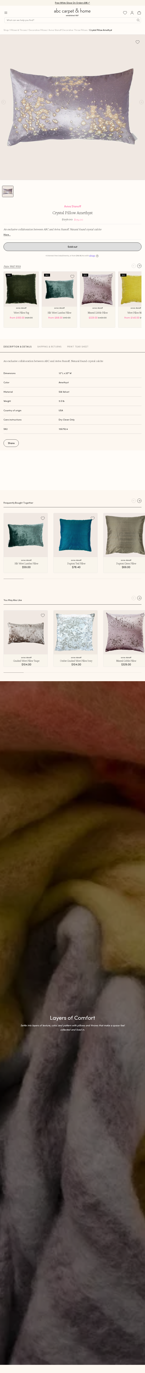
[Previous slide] (134, 266)
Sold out (72, 246)
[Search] (138, 20)
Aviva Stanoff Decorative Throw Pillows (68, 30)
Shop (6, 30)
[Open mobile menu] (5, 12)
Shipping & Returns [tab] (49, 346)
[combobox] (72, 20)
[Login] (132, 12)
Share (11, 443)
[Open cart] (139, 12)
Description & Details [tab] (18, 346)
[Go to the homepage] (72, 16)
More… (7, 234)
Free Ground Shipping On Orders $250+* (72, 2)
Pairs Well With (12, 266)
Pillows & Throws (18, 30)
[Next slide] (139, 266)
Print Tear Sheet (78, 346)
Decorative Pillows (38, 30)
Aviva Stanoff (72, 206)
